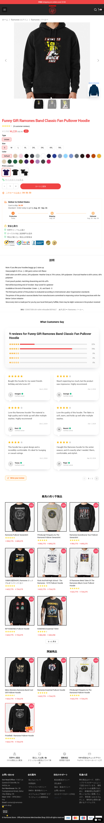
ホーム (5, 20)
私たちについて (35, 780)
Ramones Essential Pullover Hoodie (51, 690)
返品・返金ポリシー (62, 787)
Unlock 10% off (5, 811)
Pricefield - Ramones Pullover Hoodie (19, 736)
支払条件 (57, 783)
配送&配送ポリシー (62, 780)
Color (4, 152)
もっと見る (52, 641)
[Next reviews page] (96, 478)
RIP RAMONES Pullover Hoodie (17, 629)
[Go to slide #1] (39, 104)
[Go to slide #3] (65, 104)
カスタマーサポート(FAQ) (64, 794)
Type (4, 135)
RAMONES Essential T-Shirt (48, 629)
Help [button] (99, 820)
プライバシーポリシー (37, 787)
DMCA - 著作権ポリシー (38, 790)
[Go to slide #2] (52, 104)
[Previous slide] (6, 60)
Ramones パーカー (39, 20)
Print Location (7, 166)
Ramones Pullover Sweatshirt (16, 535)
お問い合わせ (59, 790)
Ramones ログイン (19, 20)
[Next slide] (98, 60)
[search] (95, 9)
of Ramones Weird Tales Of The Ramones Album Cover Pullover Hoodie (82, 583)
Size (3, 144)
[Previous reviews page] (84, 478)
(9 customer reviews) (21, 126)
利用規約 (32, 783)
